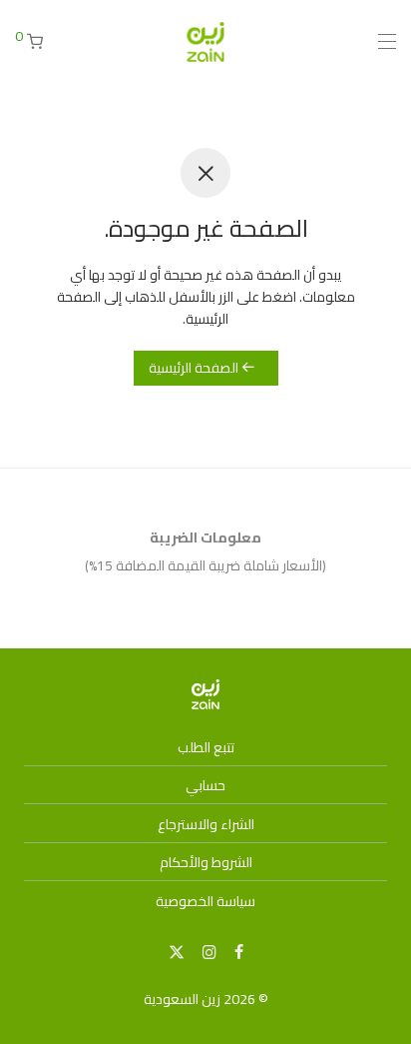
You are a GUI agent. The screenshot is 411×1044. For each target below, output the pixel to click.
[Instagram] (209, 951)
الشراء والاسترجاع (206, 824)
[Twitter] (177, 951)
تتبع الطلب (206, 747)
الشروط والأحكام (206, 862)
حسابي (205, 785)
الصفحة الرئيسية (195, 368)
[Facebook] (238, 951)
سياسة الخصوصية (205, 901)
